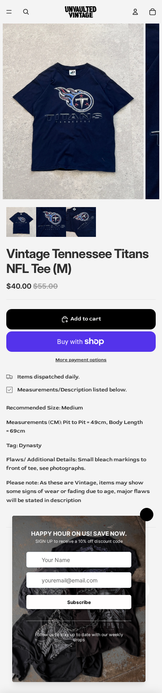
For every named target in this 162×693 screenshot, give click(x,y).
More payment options (81, 360)
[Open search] (26, 11)
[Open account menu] (135, 11)
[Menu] (9, 12)
